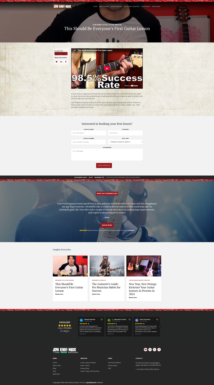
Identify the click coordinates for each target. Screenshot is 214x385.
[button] (160, 326)
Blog (54, 368)
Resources (146, 6)
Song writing (84, 368)
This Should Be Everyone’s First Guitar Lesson (69, 287)
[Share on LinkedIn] (61, 62)
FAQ (54, 371)
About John (103, 6)
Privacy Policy (112, 365)
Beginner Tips (59, 280)
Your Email (125, 129)
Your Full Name (89, 129)
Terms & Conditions (114, 362)
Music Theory (84, 365)
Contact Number (88, 138)
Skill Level (125, 138)
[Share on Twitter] (57, 62)
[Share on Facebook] (66, 62)
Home (95, 6)
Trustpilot (131, 230)
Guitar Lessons (116, 6)
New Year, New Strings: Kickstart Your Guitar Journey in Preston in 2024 (143, 289)
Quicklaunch (91, 382)
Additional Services (131, 6)
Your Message (107, 147)
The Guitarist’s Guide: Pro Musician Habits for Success (106, 287)
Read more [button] (83, 334)
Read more (59, 294)
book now (107, 225)
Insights (103, 280)
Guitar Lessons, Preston (88, 362)
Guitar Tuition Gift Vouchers (89, 371)
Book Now (156, 6)
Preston (147, 280)
